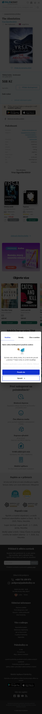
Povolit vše (21, 372)
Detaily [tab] (20, 337)
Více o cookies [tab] (34, 337)
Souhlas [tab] (7, 337)
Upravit (19, 378)
